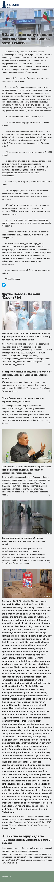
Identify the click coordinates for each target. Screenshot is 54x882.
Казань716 (6, 876)
